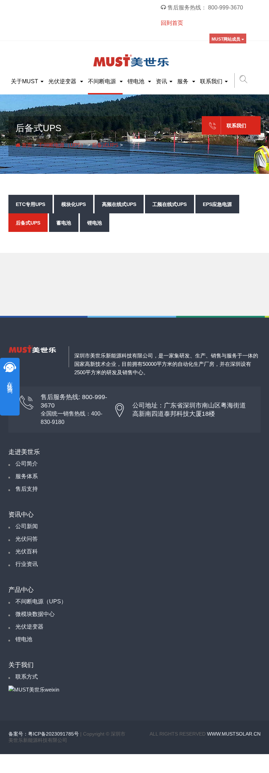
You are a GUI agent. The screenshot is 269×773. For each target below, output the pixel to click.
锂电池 (136, 81)
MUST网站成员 (226, 39)
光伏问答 (26, 539)
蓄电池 (63, 223)
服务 (183, 81)
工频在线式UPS (169, 204)
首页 (26, 145)
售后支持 (26, 489)
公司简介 (26, 464)
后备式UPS (105, 145)
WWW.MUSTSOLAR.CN (234, 734)
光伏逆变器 (63, 81)
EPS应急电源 (217, 204)
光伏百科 (26, 551)
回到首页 (172, 23)
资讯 (161, 81)
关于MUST (24, 81)
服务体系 (26, 476)
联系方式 (26, 677)
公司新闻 (26, 526)
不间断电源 (102, 81)
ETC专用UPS (30, 204)
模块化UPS (73, 204)
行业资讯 (26, 564)
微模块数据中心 (35, 614)
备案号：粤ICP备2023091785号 (43, 734)
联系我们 (211, 81)
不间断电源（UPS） (62, 145)
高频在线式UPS (119, 204)
